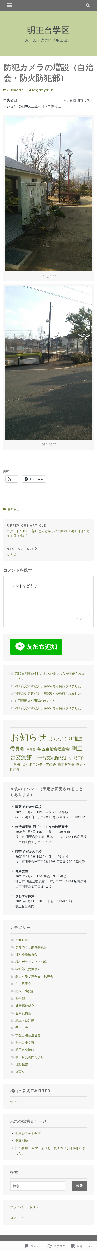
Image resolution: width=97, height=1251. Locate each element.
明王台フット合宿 (28, 1133)
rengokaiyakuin (42, 90)
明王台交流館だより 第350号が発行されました (48, 708)
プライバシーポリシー (26, 1207)
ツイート (16, 1102)
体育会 (31, 749)
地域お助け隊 (24, 1020)
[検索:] (37, 1186)
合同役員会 (23, 1013)
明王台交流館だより (53, 757)
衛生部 (20, 998)
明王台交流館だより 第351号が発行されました (48, 693)
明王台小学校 (24, 1042)
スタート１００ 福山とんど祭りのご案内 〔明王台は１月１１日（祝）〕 (48, 531)
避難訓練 (21, 1141)
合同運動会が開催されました (35, 700)
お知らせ (13, 509)
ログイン (16, 1217)
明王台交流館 (24, 1050)
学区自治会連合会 (53, 748)
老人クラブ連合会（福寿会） (35, 976)
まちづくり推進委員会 (31, 947)
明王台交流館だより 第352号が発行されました (48, 686)
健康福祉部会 (24, 1005)
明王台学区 (48, 30)
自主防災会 (66, 764)
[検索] (88, 5)
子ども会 (21, 1027)
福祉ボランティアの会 (39, 764)
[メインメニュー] (9, 5)
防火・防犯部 (24, 991)
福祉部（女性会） (28, 969)
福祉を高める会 (26, 954)
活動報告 (21, 1064)
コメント (78, 619)
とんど (20, 551)
